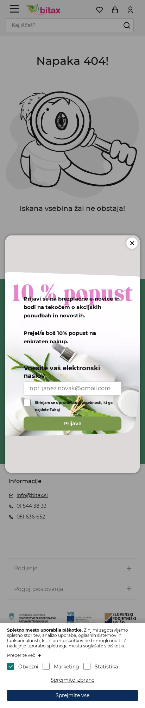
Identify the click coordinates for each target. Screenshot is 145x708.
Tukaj (55, 409)
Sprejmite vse (72, 695)
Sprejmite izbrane (72, 680)
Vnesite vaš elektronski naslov (62, 372)
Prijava (72, 423)
